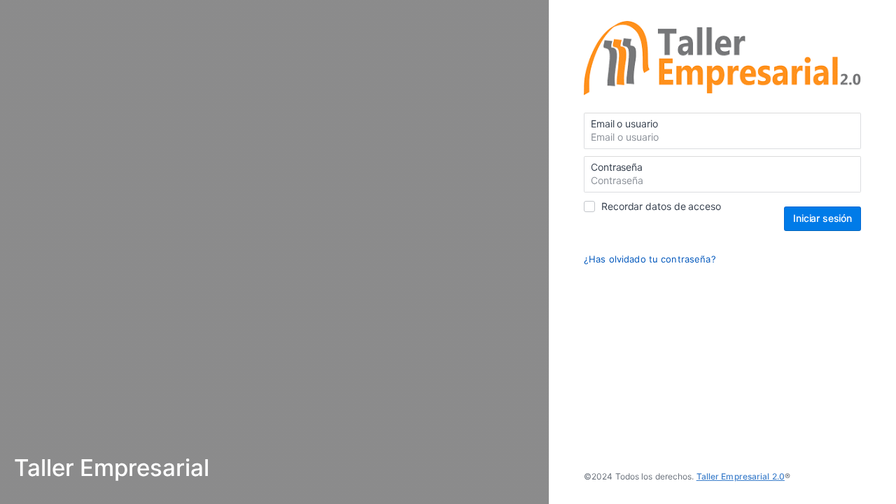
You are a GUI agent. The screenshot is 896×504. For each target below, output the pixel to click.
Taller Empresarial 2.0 (740, 476)
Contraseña (617, 167)
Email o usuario (624, 124)
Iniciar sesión (822, 218)
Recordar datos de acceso (661, 206)
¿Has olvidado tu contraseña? (650, 259)
